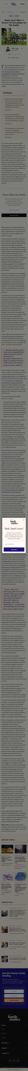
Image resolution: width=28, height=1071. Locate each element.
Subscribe (14, 549)
